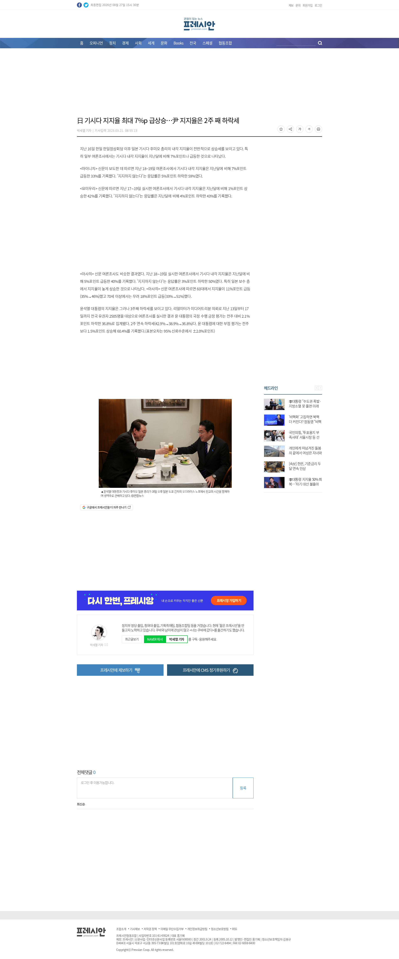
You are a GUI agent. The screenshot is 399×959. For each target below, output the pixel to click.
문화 (164, 43)
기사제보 (135, 929)
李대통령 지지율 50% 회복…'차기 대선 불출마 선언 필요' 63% (286, 484)
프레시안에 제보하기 (116, 670)
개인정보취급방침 (197, 929)
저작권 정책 (150, 929)
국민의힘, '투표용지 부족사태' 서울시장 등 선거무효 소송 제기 (285, 437)
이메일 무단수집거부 (171, 929)
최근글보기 (131, 639)
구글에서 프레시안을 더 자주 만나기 (106, 507)
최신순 (81, 804)
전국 (193, 43)
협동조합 (225, 43)
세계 (151, 43)
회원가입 (308, 5)
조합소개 (121, 929)
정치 (112, 43)
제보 (291, 5)
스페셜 (207, 43)
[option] (274, 441)
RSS (234, 929)
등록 (243, 787)
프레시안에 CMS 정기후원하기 (206, 670)
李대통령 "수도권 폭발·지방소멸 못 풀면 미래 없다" (286, 406)
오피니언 (96, 43)
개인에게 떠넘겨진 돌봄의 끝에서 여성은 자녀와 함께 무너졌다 (286, 452)
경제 (125, 43)
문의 (298, 5)
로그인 (318, 5)
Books (178, 43)
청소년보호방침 (219, 929)
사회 (138, 43)
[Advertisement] (199, 85)
